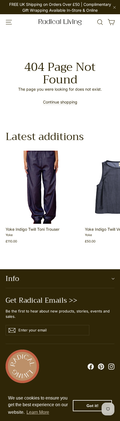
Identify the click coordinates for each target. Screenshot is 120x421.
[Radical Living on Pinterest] (101, 366)
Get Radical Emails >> (41, 299)
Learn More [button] (38, 412)
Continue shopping (60, 102)
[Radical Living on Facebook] (91, 366)
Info (12, 279)
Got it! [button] (93, 405)
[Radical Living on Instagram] (111, 366)
